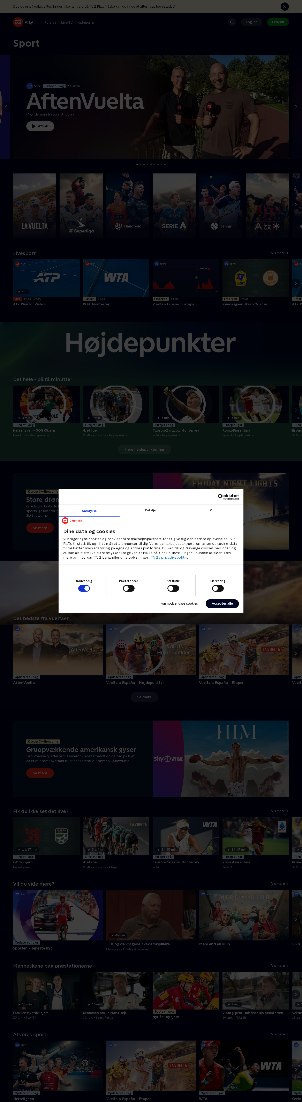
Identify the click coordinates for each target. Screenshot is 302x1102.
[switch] (129, 588)
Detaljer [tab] (151, 510)
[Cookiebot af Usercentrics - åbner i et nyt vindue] (221, 497)
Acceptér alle (222, 603)
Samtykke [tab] (89, 511)
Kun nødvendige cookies (179, 603)
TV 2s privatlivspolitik (169, 557)
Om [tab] (212, 510)
